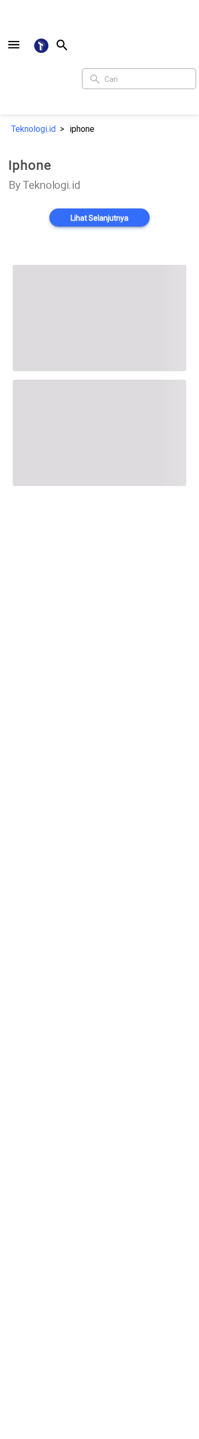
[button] (14, 45)
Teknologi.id (33, 129)
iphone (82, 129)
